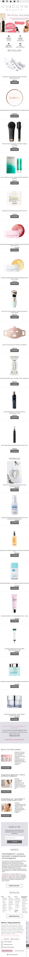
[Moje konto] (11, 1)
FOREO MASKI (24, 912)
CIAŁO (9, 896)
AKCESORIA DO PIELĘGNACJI (24, 897)
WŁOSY (15, 896)
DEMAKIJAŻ (5, 898)
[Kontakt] (18, 1)
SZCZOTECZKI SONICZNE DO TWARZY (24, 901)
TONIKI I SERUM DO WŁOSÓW (17, 906)
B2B (19, 869)
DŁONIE (10, 907)
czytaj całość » (6, 767)
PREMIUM (16, 910)
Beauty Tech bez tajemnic (11, 749)
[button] (3, 1)
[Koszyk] (14, 1)
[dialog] (13, 938)
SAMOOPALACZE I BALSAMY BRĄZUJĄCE (12, 901)
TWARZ (2, 896)
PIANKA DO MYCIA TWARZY (5, 901)
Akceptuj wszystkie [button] (7, 950)
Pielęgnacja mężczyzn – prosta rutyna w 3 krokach (13, 775)
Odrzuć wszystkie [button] (19, 950)
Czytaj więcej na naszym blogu (14, 739)
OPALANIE (10, 898)
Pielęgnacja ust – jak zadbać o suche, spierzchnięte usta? (13, 799)
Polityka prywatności (19, 933)
